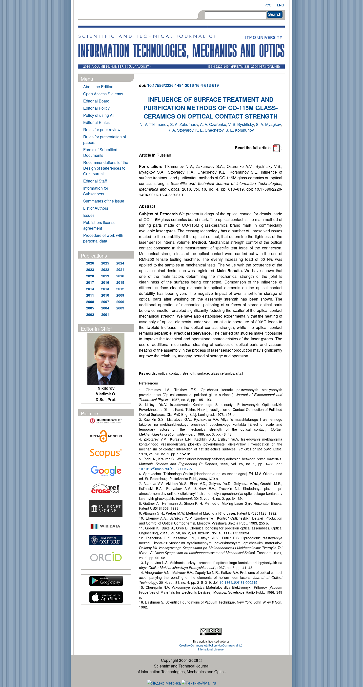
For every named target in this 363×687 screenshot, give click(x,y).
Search (275, 14)
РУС (267, 4)
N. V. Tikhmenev (154, 124)
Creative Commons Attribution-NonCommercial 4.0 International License (210, 647)
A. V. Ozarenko (213, 124)
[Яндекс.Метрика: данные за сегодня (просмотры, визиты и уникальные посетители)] (164, 683)
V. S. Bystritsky (241, 124)
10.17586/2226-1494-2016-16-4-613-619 (183, 85)
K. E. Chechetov (209, 130)
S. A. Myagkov (268, 124)
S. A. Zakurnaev (184, 124)
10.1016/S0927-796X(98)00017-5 (165, 468)
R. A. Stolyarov (180, 130)
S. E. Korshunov (239, 130)
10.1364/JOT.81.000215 (238, 582)
